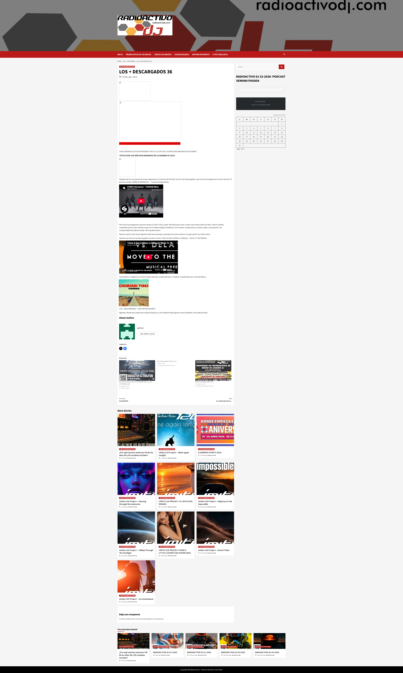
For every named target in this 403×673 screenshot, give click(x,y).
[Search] (284, 54)
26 (261, 141)
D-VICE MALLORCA (220, 54)
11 (254, 132)
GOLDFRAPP (123, 399)
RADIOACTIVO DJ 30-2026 (233, 652)
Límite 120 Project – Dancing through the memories (132, 502)
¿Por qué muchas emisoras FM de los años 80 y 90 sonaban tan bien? (136, 454)
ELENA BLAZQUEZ (182, 54)
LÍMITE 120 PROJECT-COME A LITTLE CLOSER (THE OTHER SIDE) (175, 551)
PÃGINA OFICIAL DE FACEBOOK (138, 54)
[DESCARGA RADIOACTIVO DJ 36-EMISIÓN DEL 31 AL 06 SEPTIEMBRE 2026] (137, 370)
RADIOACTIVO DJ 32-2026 (165, 652)
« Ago (238, 149)
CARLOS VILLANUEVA (162, 54)
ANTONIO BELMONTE (201, 54)
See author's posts (147, 334)
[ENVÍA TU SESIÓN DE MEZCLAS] (213, 370)
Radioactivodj (131, 458)
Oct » (243, 149)
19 (261, 137)
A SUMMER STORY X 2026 (209, 452)
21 (275, 137)
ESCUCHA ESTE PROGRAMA (161, 646)
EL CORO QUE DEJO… (224, 399)
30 (240, 145)
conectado (139, 619)
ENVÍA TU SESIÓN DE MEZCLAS (204, 382)
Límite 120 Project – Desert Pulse (214, 550)
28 (275, 141)
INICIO (120, 54)
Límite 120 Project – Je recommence (136, 599)
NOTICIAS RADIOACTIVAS (127, 66)
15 (282, 132)
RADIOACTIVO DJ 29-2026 (267, 652)
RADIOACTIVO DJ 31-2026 (199, 652)
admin (134, 77)
